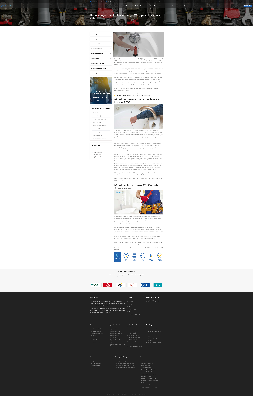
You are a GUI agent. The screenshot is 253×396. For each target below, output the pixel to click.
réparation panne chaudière (154, 329)
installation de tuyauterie (97, 333)
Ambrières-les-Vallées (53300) (100, 119)
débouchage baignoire (97, 53)
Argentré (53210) (97, 129)
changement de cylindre (147, 363)
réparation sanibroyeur (115, 337)
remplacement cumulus (96, 342)
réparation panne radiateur (154, 342)
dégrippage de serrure (146, 365)
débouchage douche (96, 48)
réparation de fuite (136, 5)
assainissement (167, 5)
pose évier (93, 335)
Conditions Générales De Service (139, 394)
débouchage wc (95, 58)
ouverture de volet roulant (147, 385)
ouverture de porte (146, 367)
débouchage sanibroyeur (97, 63)
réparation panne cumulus (116, 342)
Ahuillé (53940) (97, 112)
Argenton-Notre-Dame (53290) (100, 125)
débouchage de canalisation (149, 5)
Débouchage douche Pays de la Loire (103, 22)
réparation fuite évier (115, 331)
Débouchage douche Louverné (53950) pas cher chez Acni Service (133, 95)
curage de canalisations (97, 361)
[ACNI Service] (7, 5)
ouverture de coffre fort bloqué (149, 387)
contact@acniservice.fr (134, 314)
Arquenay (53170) (97, 135)
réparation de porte (146, 376)
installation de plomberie (97, 329)
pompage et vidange (121, 357)
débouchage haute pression (98, 68)
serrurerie (180, 5)
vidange (174, 5)
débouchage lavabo (96, 39)
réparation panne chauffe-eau (117, 340)
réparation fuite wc (115, 335)
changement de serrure (147, 361)
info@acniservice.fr (101, 101)
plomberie (128, 5)
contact (185, 5)
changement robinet (96, 331)
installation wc (94, 340)
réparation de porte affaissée (148, 378)
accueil (122, 5)
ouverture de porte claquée (148, 372)
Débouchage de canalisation (132, 326)
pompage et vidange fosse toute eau (125, 365)
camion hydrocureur (96, 363)
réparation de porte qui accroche (149, 380)
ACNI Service (118, 394)
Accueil (91, 22)
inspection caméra (95, 365)
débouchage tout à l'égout (98, 73)
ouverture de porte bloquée (148, 369)
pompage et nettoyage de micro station (125, 367)
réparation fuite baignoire (116, 333)
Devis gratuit (247, 5)
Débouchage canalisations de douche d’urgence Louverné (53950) (132, 93)
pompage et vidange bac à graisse (124, 361)
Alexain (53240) (97, 116)
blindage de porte (145, 383)
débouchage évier (96, 44)
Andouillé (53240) (97, 122)
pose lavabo (94, 337)
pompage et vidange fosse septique (125, 363)
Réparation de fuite (115, 325)
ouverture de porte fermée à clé (149, 374)
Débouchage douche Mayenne (120, 22)
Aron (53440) (96, 132)
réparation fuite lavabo (115, 329)
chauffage (159, 5)
